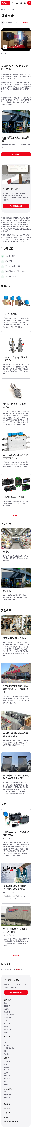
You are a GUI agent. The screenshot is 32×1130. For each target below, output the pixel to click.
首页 (2, 9)
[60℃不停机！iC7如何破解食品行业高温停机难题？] (16, 762)
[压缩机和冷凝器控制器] (16, 484)
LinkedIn (7, 984)
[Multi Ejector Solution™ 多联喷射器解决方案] (16, 442)
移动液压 (7, 1026)
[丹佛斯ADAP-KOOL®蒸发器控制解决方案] (16, 819)
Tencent (6, 987)
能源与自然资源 (9, 1015)
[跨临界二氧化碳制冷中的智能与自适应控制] (16, 720)
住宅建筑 (7, 1009)
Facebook (17, 984)
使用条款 (7, 1108)
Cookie (6, 1117)
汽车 (5, 1003)
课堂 (5, 1051)
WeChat (13, 987)
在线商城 (7, 1084)
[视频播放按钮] (5, 47)
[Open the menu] (29, 3)
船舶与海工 (7, 1023)
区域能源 (7, 1012)
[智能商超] (16, 578)
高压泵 (6, 1073)
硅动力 (6, 1081)
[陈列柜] (16, 538)
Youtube (25, 984)
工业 (5, 1020)
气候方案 (7, 1061)
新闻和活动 (7, 1095)
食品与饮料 (11, 9)
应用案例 (7, 1045)
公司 (5, 1092)
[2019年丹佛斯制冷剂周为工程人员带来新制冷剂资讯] (16, 873)
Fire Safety (7, 1070)
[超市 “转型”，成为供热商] (16, 625)
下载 (5, 1042)
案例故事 (9, 22)
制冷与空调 (7, 1029)
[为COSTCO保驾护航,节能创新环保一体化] (16, 916)
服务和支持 (8, 1036)
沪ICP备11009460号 (10, 1121)
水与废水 (7, 1032)
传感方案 (7, 1076)
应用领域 (7, 1000)
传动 (5, 1064)
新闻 (17, 22)
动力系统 (7, 1079)
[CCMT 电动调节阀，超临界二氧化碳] (16, 344)
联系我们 (26, 22)
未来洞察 (7, 1097)
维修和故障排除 (9, 1048)
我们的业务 (8, 1058)
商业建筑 (7, 1006)
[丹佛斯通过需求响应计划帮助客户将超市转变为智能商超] (16, 673)
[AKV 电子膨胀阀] (16, 301)
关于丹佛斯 (8, 1089)
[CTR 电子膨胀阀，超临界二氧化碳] (16, 391)
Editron (6, 1067)
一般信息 (7, 1113)
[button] (21, 3)
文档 (5, 1039)
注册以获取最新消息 (16, 992)
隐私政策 (7, 1104)
